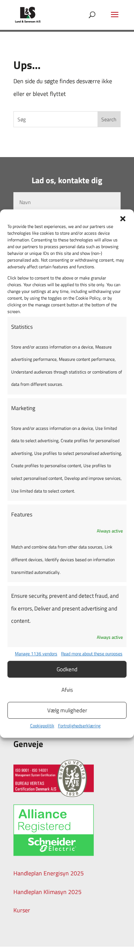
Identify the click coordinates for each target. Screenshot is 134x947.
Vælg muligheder (67, 710)
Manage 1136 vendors (36, 653)
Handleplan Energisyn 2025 (48, 873)
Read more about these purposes (91, 653)
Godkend (67, 669)
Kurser (21, 910)
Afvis (67, 689)
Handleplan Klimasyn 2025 (47, 891)
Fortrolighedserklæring (79, 725)
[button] (123, 218)
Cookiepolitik (42, 725)
